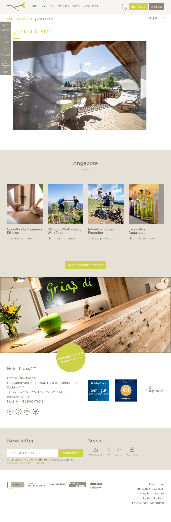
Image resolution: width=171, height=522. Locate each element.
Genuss (63, 6)
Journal (132, 454)
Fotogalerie (95, 454)
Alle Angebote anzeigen (85, 265)
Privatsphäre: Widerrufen (148, 502)
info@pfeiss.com (19, 397)
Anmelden (71, 453)
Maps (109, 454)
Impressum (156, 484)
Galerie (5, 30)
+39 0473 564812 (55, 392)
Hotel (33, 6)
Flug (5, 72)
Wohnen (48, 6)
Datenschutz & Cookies (149, 488)
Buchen (156, 6)
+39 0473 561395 (24, 392)
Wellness (91, 6)
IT (156, 18)
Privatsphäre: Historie (150, 498)
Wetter (119, 454)
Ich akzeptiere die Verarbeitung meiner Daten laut (40, 461)
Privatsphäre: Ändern (150, 493)
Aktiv (76, 6)
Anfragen (138, 6)
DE (150, 18)
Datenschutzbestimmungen (25, 462)
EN (162, 18)
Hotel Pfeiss (98, 400)
